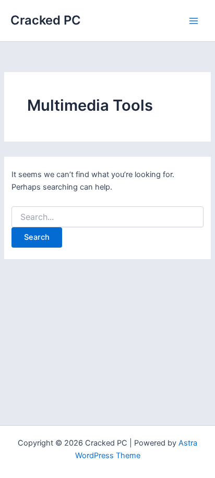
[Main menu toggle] (194, 21)
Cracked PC (45, 20)
